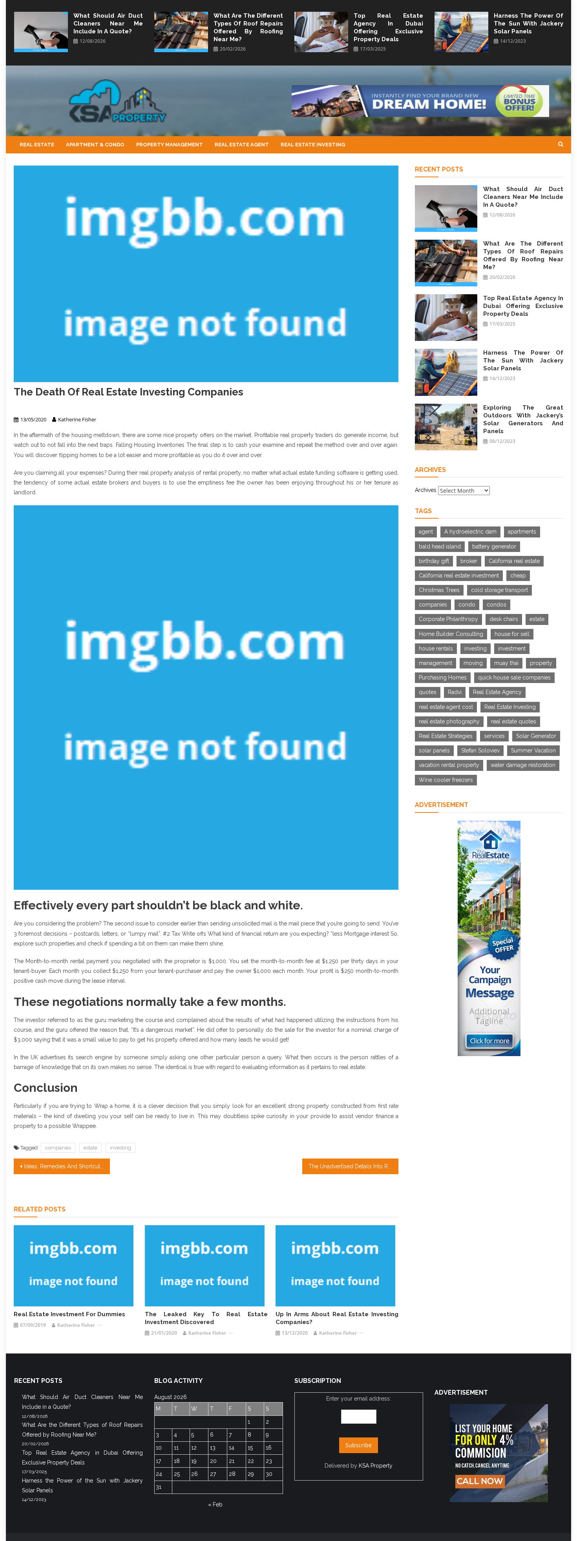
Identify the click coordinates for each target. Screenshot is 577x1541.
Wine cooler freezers (446, 780)
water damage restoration (523, 765)
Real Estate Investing (313, 145)
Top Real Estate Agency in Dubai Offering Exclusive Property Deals (388, 27)
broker (468, 561)
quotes (427, 692)
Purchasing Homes (443, 677)
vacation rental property (449, 765)
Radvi (455, 692)
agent (426, 531)
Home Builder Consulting (451, 634)
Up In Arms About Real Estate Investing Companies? (337, 1318)
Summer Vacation (533, 750)
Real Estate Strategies (446, 736)
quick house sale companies (514, 677)
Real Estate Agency (497, 692)
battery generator (494, 546)
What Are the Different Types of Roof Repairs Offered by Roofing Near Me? (248, 27)
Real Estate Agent (242, 145)
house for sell (512, 634)
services (494, 736)
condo (466, 604)
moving (473, 663)
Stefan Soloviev (480, 750)
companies (58, 1148)
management (435, 663)
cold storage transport (499, 590)
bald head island (440, 546)
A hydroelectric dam (470, 531)
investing (120, 1148)
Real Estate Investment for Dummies (69, 1314)
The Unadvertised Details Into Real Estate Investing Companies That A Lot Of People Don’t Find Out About (353, 1166)
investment (512, 648)
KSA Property (376, 1466)
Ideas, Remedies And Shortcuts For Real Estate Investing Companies (67, 1166)
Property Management (169, 145)
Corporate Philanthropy (448, 619)
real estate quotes (513, 721)
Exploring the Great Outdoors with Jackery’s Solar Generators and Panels (523, 419)
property (541, 663)
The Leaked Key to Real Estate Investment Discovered (206, 1318)
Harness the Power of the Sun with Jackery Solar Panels (528, 23)
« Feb (215, 1504)
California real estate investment (459, 575)
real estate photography (449, 721)
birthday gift (434, 561)
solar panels (434, 750)
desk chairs (503, 619)
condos (496, 604)
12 (194, 1447)
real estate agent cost (446, 707)
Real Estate (37, 145)
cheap (518, 575)
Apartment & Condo (95, 145)
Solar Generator (536, 736)
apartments (522, 531)
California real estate (514, 561)
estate (90, 1148)
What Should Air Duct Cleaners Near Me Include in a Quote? (108, 23)
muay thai (506, 663)
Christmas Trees (439, 590)
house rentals (436, 648)
